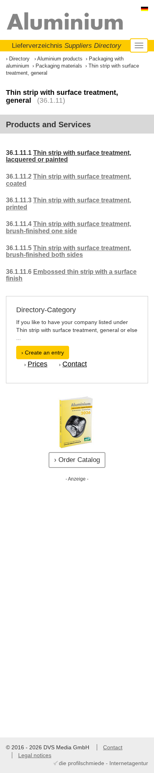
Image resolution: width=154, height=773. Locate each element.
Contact (74, 364)
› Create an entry (42, 352)
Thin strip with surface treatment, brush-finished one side (68, 227)
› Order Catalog (77, 460)
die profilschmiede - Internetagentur (103, 763)
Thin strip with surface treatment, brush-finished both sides (68, 251)
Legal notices (34, 755)
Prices (37, 364)
